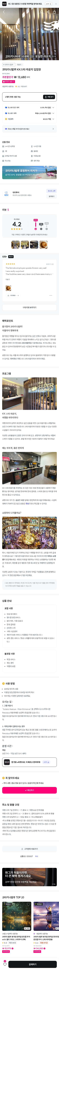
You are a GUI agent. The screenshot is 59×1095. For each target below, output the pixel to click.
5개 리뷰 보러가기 (29, 307)
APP (47, 4)
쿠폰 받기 (50, 97)
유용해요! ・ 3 (14, 295)
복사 (36, 856)
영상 (27, 503)
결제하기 (32, 964)
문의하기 (51, 196)
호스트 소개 (51, 191)
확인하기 (30, 790)
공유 (48, 12)
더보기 (8, 279)
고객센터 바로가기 (31, 849)
